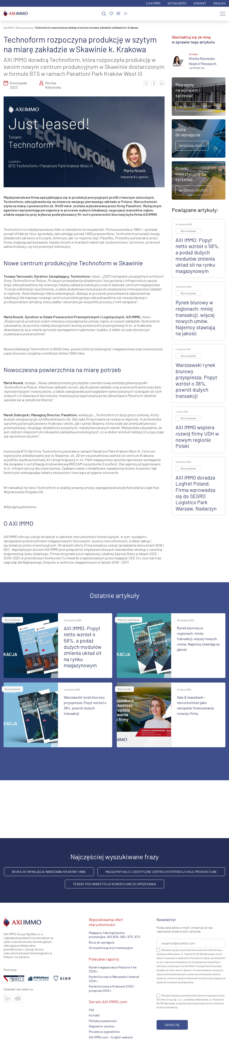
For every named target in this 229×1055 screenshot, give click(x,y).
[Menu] (222, 13)
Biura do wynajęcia (101, 942)
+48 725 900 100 (196, 68)
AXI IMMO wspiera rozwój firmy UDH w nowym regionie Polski (197, 436)
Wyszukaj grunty (193, 190)
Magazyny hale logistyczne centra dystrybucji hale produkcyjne (161, 872)
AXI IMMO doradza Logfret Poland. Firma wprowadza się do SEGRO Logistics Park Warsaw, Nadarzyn (196, 493)
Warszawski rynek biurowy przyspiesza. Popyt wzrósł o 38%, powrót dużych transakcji (196, 380)
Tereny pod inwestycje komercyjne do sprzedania (114, 884)
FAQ (91, 1010)
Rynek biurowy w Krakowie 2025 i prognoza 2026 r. (111, 988)
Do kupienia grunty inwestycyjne (111, 948)
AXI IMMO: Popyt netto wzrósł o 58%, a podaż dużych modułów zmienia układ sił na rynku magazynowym (198, 255)
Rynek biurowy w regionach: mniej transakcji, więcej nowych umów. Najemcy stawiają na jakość (195, 317)
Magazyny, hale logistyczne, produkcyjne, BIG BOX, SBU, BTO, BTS (114, 935)
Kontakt (200, 3)
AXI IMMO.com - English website (111, 1037)
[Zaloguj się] (125, 13)
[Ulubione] (111, 14)
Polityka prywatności (103, 1021)
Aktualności (177, 3)
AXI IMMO (9, 27)
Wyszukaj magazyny (195, 106)
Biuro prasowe (24, 27)
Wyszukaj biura (192, 146)
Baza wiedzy (124, 689)
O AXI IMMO (153, 3)
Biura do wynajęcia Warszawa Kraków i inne (49, 872)
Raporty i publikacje (128, 619)
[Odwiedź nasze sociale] (8, 999)
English (219, 3)
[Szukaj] (104, 14)
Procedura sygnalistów (104, 1032)
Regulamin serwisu (102, 1026)
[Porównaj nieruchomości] (118, 13)
